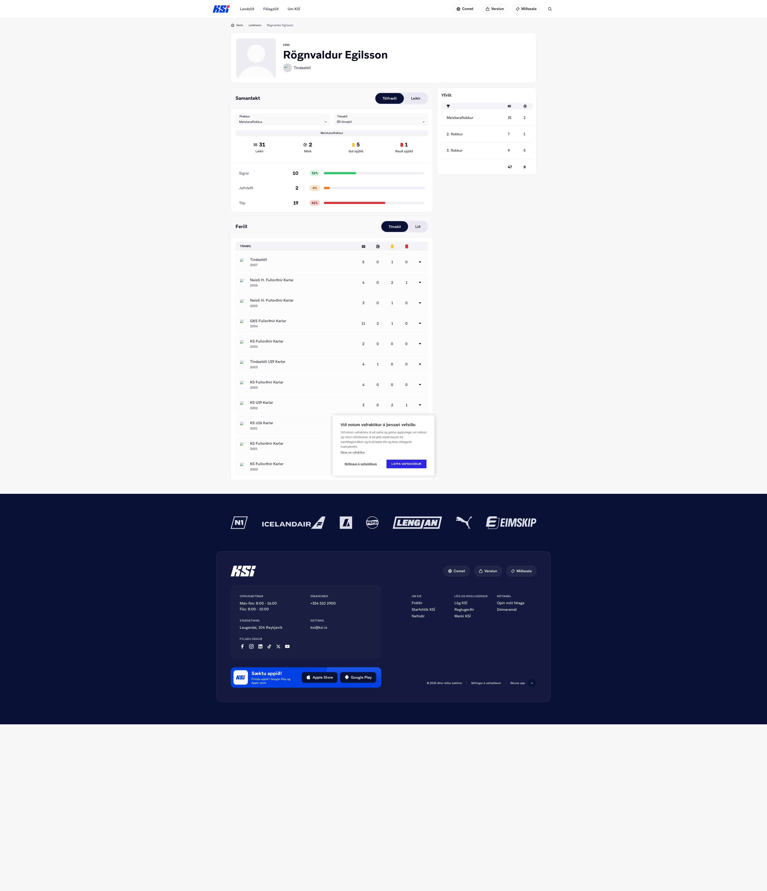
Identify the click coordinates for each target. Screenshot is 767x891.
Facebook (242, 646)
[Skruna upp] (531, 683)
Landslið (247, 9)
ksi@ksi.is (318, 627)
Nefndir (418, 616)
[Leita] (549, 8)
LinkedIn (260, 646)
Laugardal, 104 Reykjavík (261, 627)
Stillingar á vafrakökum (486, 683)
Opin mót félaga (510, 603)
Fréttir (417, 603)
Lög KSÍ (460, 603)
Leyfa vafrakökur (406, 463)
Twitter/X (278, 646)
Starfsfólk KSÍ (423, 609)
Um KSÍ (294, 9)
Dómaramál (507, 609)
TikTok (269, 646)
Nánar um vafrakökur (353, 452)
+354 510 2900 (323, 603)
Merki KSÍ (462, 616)
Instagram (251, 646)
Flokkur (244, 116)
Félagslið (271, 9)
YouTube (287, 646)
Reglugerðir (464, 609)
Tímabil (342, 116)
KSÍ (221, 9)
